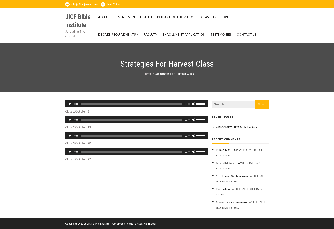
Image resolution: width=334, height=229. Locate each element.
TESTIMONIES (221, 34)
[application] (136, 103)
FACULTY (150, 34)
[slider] (201, 103)
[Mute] (193, 104)
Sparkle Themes (147, 223)
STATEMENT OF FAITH (135, 17)
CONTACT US (246, 34)
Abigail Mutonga (226, 162)
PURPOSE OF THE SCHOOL (176, 17)
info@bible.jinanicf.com (84, 4)
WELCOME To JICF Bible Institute (236, 127)
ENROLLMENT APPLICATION (183, 34)
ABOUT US (105, 17)
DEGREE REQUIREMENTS (117, 34)
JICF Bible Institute (78, 21)
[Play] (69, 104)
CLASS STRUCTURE (215, 17)
